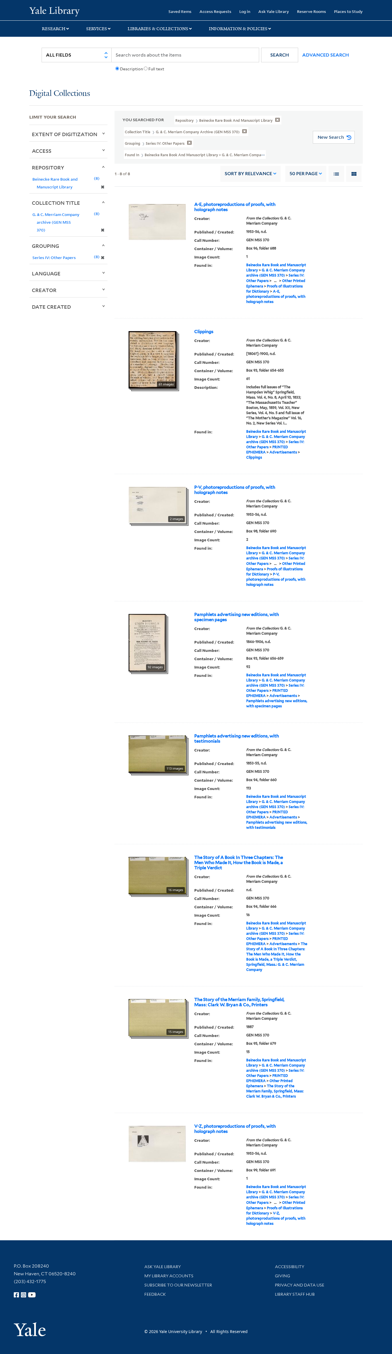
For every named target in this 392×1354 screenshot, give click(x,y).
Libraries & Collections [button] (158, 29)
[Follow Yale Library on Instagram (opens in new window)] (23, 1294)
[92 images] (147, 642)
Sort (248, 173)
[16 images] (157, 875)
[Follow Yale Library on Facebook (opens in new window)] (16, 1294)
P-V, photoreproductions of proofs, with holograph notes (234, 490)
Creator (44, 290)
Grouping (45, 245)
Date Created (51, 306)
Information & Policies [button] (238, 29)
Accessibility (289, 1266)
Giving (282, 1276)
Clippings (204, 331)
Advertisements (283, 452)
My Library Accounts (168, 1276)
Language (46, 273)
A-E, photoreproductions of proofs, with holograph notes (234, 207)
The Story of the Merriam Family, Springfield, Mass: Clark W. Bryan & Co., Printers (239, 1002)
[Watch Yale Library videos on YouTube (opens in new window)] (32, 1294)
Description (131, 69)
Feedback (155, 1294)
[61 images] (152, 359)
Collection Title (56, 202)
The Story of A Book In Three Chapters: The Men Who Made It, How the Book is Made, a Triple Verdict (238, 862)
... (275, 281)
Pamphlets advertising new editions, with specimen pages (236, 617)
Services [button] (96, 29)
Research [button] (53, 29)
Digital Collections (59, 93)
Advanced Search (325, 55)
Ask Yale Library (273, 11)
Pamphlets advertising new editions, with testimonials (236, 738)
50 (304, 173)
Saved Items (179, 11)
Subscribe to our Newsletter (178, 1285)
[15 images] (157, 1017)
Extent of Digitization (64, 134)
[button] (279, 55)
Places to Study (348, 11)
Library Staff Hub (295, 1294)
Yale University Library (54, 11)
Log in (244, 11)
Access (41, 150)
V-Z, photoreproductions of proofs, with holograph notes (235, 1129)
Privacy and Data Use (299, 1285)
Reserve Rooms (311, 11)
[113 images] (157, 753)
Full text (156, 69)
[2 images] (157, 504)
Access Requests (215, 11)
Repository (48, 167)
